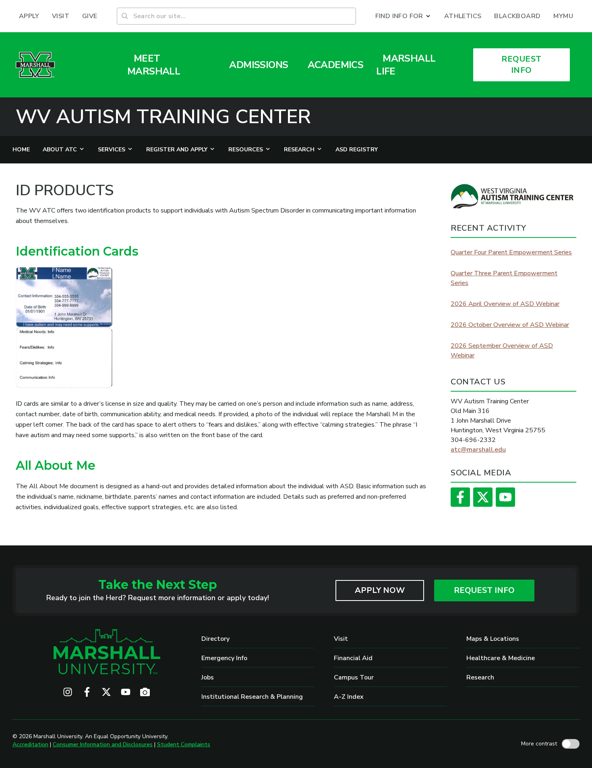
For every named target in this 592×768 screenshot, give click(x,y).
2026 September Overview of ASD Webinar (502, 350)
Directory (215, 638)
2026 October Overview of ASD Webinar (510, 324)
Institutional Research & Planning (252, 696)
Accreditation (30, 744)
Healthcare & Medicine (500, 658)
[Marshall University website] (35, 65)
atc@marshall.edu (478, 449)
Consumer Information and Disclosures (103, 744)
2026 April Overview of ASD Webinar (505, 303)
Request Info (484, 590)
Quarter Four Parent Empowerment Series (511, 252)
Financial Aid (353, 658)
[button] (403, 16)
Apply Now (380, 590)
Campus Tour (354, 677)
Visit (341, 638)
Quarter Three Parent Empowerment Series (504, 278)
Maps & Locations (492, 638)
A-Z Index (349, 696)
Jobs (207, 677)
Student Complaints (183, 744)
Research (480, 677)
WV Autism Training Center (163, 116)
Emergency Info (224, 658)
